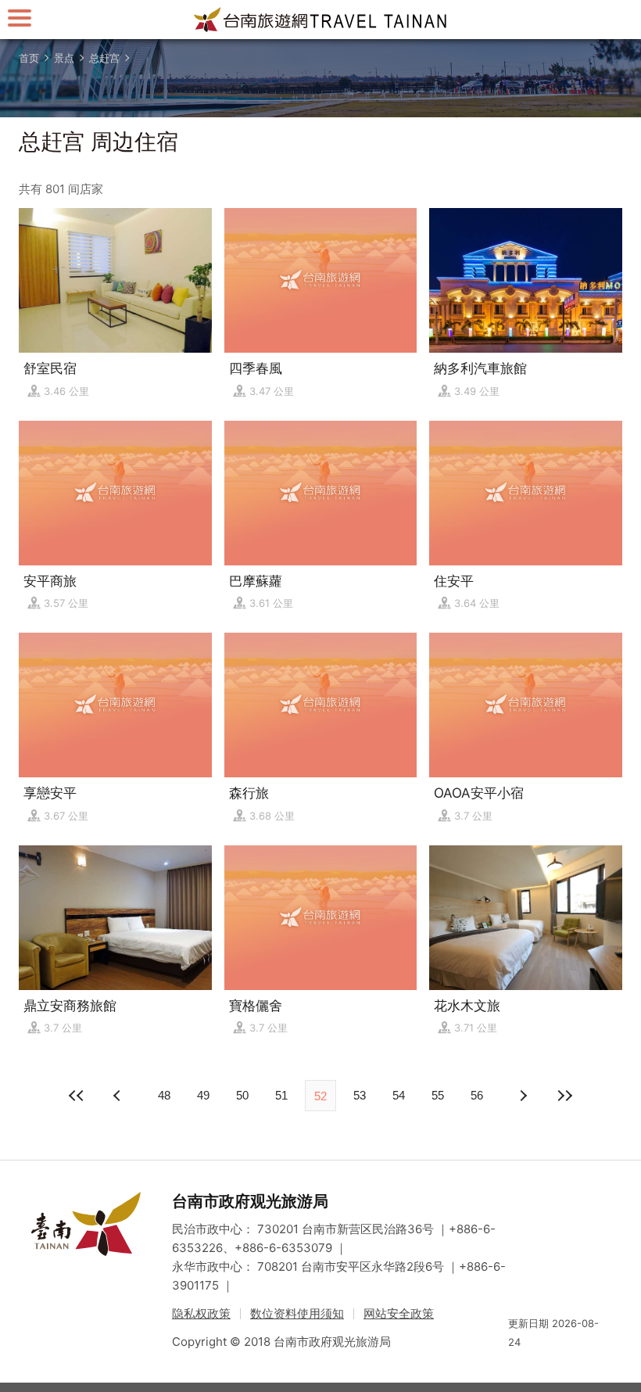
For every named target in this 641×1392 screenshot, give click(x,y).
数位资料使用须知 (297, 1313)
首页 (29, 58)
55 (438, 1095)
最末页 (564, 1095)
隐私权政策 (201, 1313)
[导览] (19, 17)
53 (359, 1095)
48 (164, 1095)
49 (203, 1095)
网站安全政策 (398, 1313)
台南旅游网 (320, 19)
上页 (522, 1095)
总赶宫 (104, 58)
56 (477, 1095)
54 (398, 1095)
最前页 (76, 1095)
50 (242, 1095)
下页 (118, 1095)
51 (281, 1095)
